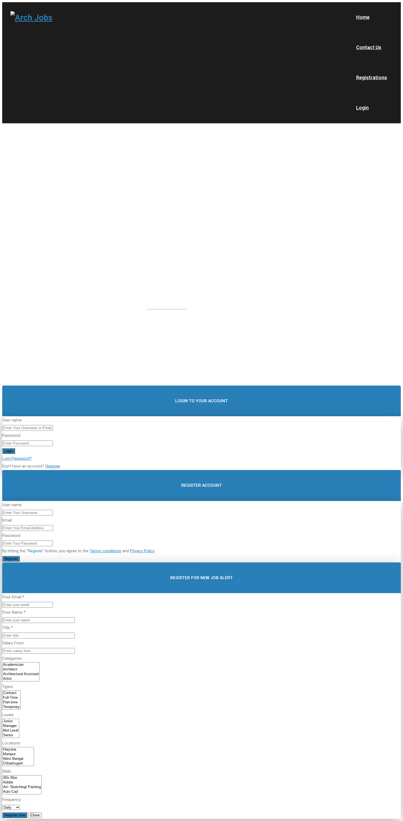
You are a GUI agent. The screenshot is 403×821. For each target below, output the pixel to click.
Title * (7, 627)
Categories (12, 658)
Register (53, 466)
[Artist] (20, 678)
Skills (6, 771)
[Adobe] (21, 782)
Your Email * (13, 596)
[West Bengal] (18, 759)
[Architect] (20, 669)
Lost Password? (17, 458)
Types (7, 686)
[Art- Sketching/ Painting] (21, 787)
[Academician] (20, 665)
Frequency (11, 799)
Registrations (371, 77)
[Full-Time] (11, 697)
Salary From (13, 643)
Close (34, 815)
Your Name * (13, 612)
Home (363, 17)
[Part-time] (11, 702)
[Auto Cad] (21, 791)
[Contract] (11, 693)
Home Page (190, 327)
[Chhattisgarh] (18, 763)
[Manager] (10, 726)
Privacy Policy (142, 550)
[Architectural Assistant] (20, 674)
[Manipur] (18, 754)
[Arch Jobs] (31, 17)
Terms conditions (105, 550)
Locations (11, 743)
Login (362, 108)
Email (7, 520)
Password (11, 435)
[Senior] (10, 735)
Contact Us (368, 47)
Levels (8, 714)
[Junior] (10, 721)
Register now (14, 815)
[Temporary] (11, 707)
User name (12, 420)
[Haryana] (18, 749)
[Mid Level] (10, 730)
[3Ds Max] (21, 777)
